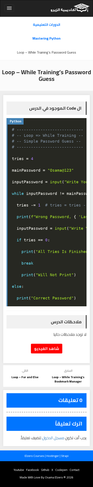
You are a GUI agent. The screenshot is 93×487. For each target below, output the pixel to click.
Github (45, 470)
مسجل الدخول (53, 437)
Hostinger (53, 456)
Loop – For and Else (24, 377)
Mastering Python (46, 38)
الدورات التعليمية (46, 24)
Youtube (19, 470)
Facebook (32, 470)
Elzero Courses (35, 456)
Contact (74, 470)
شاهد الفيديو (46, 348)
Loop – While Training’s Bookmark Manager (68, 379)
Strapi (65, 456)
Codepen (61, 470)
